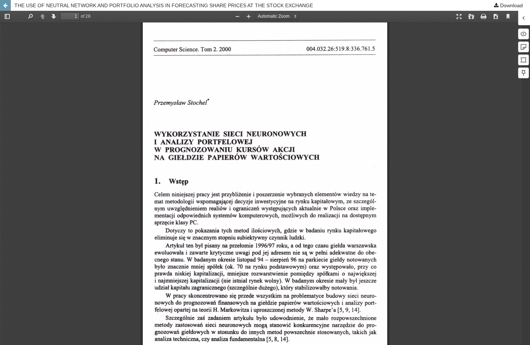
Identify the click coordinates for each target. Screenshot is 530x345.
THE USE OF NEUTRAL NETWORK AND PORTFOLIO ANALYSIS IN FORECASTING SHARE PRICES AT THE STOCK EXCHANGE (163, 5)
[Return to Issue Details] (5, 5)
